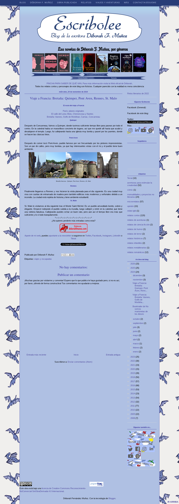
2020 (133, 369)
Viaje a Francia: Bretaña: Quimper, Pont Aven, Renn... (140, 287)
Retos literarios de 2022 (138, 93)
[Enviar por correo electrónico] (62, 255)
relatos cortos (133, 215)
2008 (133, 418)
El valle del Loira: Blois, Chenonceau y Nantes (73, 114)
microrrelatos (133, 201)
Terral (129, 178)
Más (126, 2)
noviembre (138, 279)
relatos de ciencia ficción (138, 224)
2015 (133, 389)
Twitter (88, 235)
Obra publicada (67, 2)
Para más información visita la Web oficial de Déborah (107, 83)
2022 (133, 361)
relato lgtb (131, 211)
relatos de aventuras (136, 220)
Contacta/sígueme (144, 2)
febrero (136, 347)
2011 (132, 406)
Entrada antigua (113, 354)
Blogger (112, 498)
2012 (133, 402)
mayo (136, 335)
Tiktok (73, 238)
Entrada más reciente (36, 354)
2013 (133, 397)
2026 (133, 263)
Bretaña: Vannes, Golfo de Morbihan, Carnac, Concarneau (73, 117)
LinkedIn (117, 235)
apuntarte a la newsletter (60, 235)
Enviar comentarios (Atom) (80, 362)
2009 (133, 414)
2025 (133, 268)
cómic (130, 190)
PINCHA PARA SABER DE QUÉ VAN (64, 83)
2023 (133, 357)
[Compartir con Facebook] (70, 255)
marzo (136, 343)
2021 (133, 365)
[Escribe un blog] (65, 255)
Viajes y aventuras (108, 2)
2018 (133, 377)
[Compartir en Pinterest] (73, 255)
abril (135, 339)
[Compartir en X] (67, 255)
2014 (133, 393)
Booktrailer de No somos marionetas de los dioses (140, 310)
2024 (133, 272)
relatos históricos (135, 238)
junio (135, 331)
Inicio (76, 354)
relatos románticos (135, 252)
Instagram (107, 235)
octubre (136, 319)
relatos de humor (135, 229)
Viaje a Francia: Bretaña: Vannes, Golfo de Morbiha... (141, 298)
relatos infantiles (134, 243)
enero (136, 351)
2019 (133, 373)
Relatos (86, 2)
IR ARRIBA (173, 502)
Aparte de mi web (33, 235)
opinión (130, 206)
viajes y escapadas (43, 259)
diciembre (138, 275)
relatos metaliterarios (136, 247)
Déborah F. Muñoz (41, 2)
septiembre (138, 323)
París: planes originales (73, 111)
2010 (133, 410)
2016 (133, 385)
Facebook (96, 235)
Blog (23, 2)
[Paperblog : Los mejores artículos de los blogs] (96, 485)
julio (135, 327)
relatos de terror (134, 234)
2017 (133, 381)
